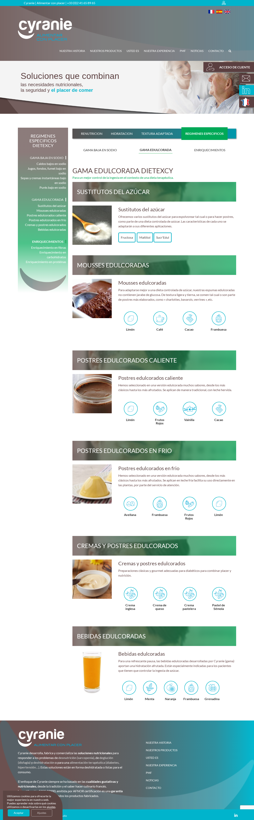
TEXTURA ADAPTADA (157, 133)
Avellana (219, 420)
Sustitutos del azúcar (52, 206)
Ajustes (41, 812)
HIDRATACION (122, 133)
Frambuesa (189, 329)
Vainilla (219, 329)
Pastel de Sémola (189, 606)
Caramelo (218, 515)
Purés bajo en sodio (52, 187)
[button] (230, 51)
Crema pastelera (159, 606)
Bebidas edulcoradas (52, 229)
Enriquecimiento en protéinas (46, 262)
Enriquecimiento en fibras (48, 247)
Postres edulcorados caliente (46, 215)
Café (130, 329)
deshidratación (43, 762)
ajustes (51, 807)
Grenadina (212, 699)
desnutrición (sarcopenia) (76, 758)
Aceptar (19, 812)
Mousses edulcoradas (51, 210)
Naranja (170, 699)
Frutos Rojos (130, 421)
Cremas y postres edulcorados (45, 225)
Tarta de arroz (218, 606)
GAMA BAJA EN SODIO (100, 150)
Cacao (159, 329)
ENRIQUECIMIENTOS (209, 150)
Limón (189, 515)
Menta (149, 699)
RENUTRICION (91, 133)
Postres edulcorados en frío (47, 220)
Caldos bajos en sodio (51, 164)
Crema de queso (130, 606)
